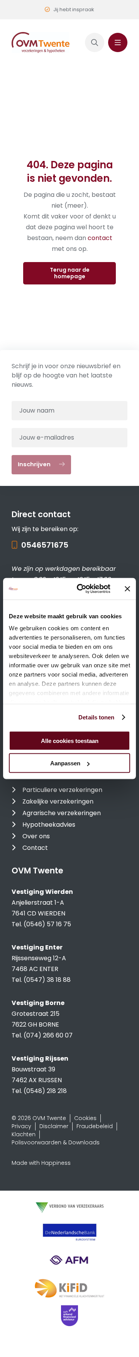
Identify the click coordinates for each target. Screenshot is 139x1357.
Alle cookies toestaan (69, 740)
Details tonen (96, 717)
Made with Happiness (41, 1163)
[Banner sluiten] (127, 588)
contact (100, 237)
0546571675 (44, 545)
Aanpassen (65, 763)
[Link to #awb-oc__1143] (117, 42)
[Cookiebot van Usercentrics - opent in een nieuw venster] (81, 589)
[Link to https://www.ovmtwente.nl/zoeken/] (94, 42)
